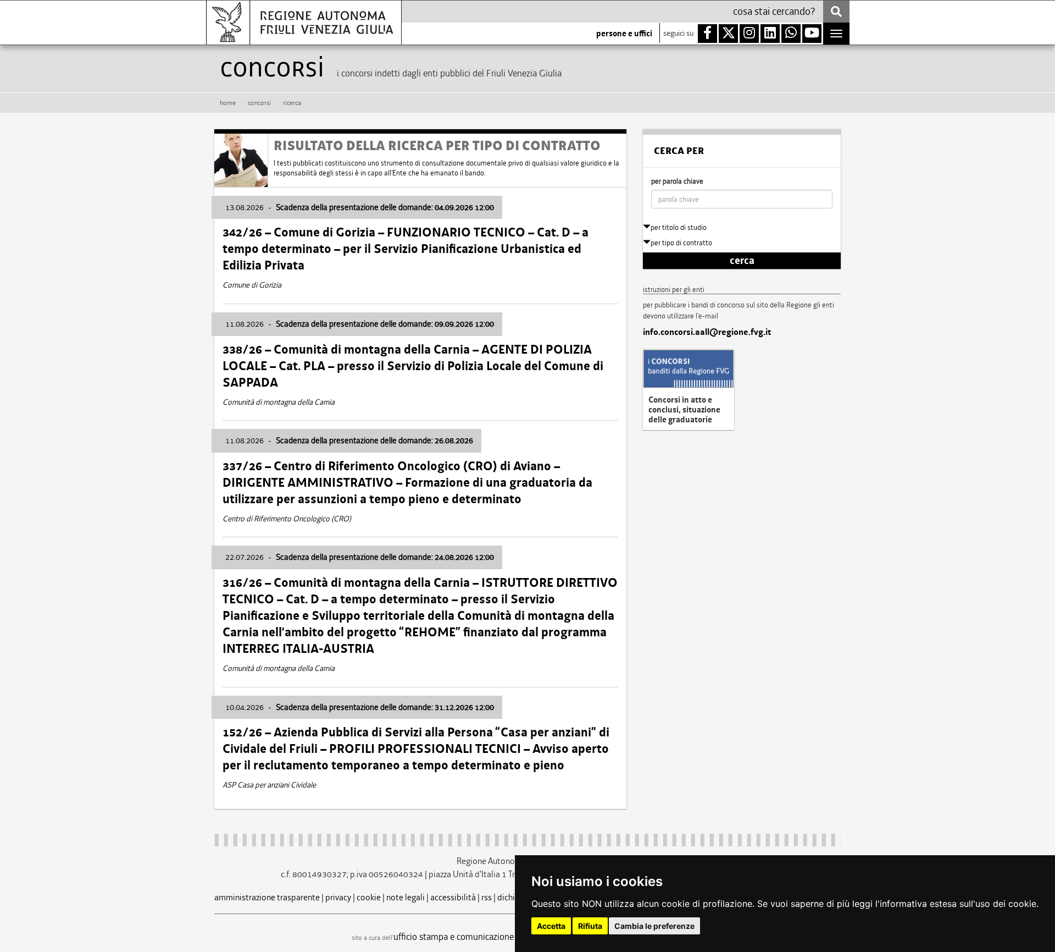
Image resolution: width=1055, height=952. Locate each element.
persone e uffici (624, 33)
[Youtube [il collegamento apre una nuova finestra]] (811, 33)
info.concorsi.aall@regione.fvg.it (707, 332)
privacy (338, 897)
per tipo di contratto (681, 242)
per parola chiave (677, 181)
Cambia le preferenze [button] (654, 926)
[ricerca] (836, 12)
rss (486, 897)
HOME (228, 102)
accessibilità (453, 897)
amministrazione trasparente (267, 897)
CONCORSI (259, 102)
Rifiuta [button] (590, 926)
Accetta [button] (551, 926)
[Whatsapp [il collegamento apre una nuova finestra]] (791, 33)
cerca (742, 261)
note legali (405, 897)
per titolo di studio (679, 227)
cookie (369, 897)
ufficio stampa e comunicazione (453, 937)
